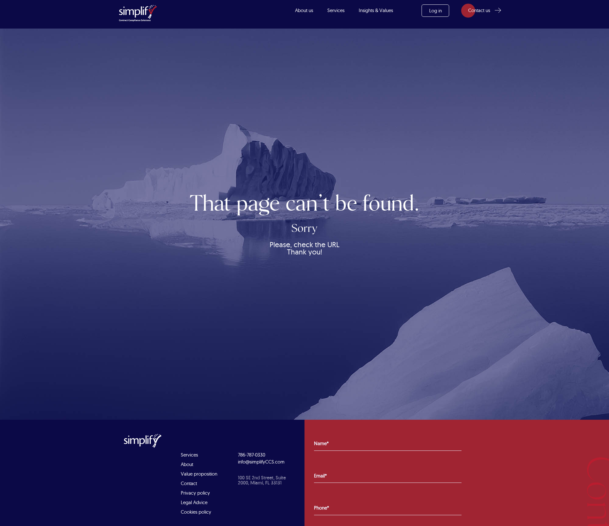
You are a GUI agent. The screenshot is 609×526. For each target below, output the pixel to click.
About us (304, 10)
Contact (189, 483)
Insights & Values (376, 10)
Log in (435, 11)
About (187, 464)
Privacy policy (195, 493)
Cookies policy (196, 512)
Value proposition (199, 474)
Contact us (479, 10)
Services (335, 10)
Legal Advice (194, 502)
